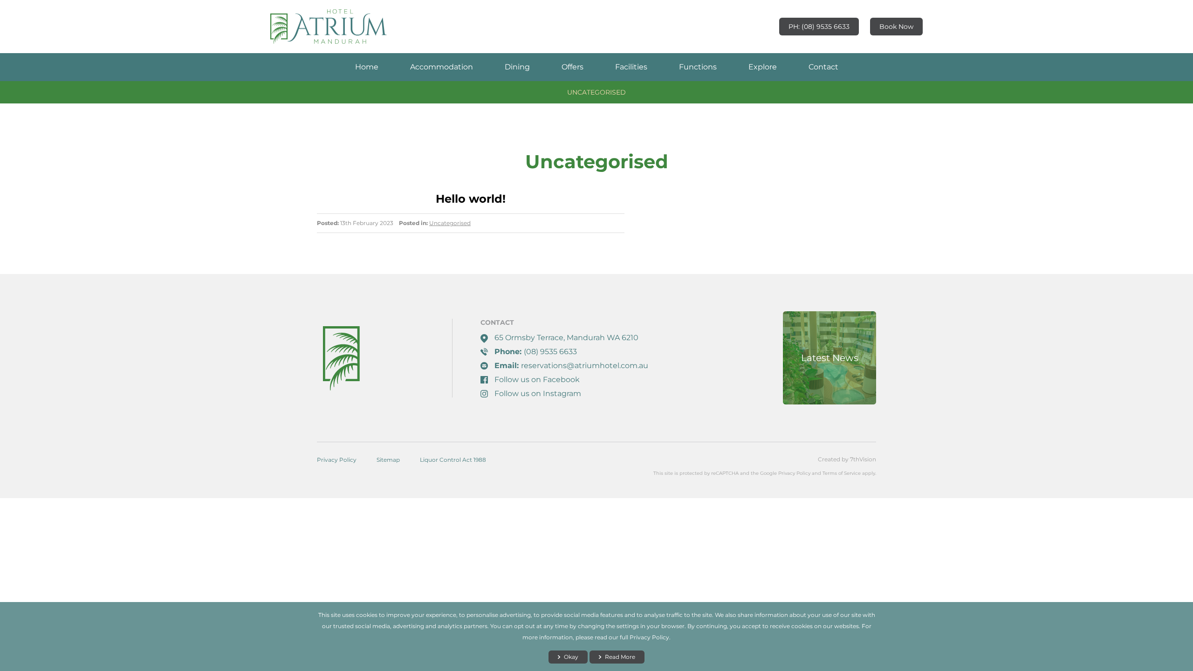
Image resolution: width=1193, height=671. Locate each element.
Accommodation (441, 66)
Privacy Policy (337, 459)
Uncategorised (596, 92)
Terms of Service (842, 473)
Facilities (631, 66)
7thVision (863, 459)
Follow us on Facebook (537, 379)
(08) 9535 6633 (550, 351)
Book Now (896, 26)
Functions (698, 66)
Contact (823, 66)
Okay (571, 656)
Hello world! (471, 198)
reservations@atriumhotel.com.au (584, 365)
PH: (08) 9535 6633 (819, 26)
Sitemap (388, 459)
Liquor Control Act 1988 (453, 459)
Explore (762, 66)
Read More (620, 656)
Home (366, 66)
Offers (572, 66)
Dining (517, 66)
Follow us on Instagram (537, 393)
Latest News (829, 357)
